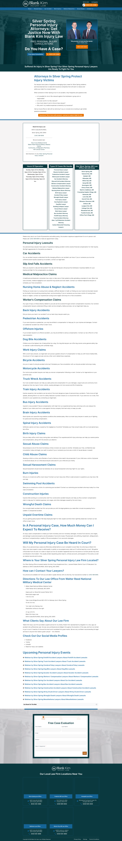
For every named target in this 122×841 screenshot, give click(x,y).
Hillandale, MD (87, 178)
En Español (95, 2)
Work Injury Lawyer (61, 211)
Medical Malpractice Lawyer (60, 188)
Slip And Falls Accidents (37, 263)
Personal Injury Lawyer (61, 170)
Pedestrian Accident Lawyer (61, 174)
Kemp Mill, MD (87, 183)
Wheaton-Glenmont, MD (86, 201)
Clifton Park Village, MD (87, 215)
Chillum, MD (87, 203)
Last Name (65, 726)
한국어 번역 (86, 2)
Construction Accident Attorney (61, 186)
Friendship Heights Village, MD (86, 192)
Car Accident (47, 8)
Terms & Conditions (94, 839)
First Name (38, 726)
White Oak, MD (86, 180)
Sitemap (85, 839)
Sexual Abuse (80, 8)
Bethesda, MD (87, 194)
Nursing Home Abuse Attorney (61, 190)
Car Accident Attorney (61, 179)
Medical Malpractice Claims (40, 274)
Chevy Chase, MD (87, 187)
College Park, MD (87, 208)
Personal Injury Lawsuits (38, 242)
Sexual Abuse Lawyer (61, 209)
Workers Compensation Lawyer (61, 183)
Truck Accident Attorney (61, 218)
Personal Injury (38, 8)
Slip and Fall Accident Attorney (61, 181)
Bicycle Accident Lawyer (61, 172)
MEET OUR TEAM (82, 46)
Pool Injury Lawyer (61, 199)
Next (84, 753)
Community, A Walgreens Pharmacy (39, 148)
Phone (37, 739)
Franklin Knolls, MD (87, 213)
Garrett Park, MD (87, 199)
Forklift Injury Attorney (61, 215)
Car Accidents (31, 253)
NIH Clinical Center (39, 149)
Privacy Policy (77, 839)
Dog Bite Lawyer (61, 204)
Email (36, 733)
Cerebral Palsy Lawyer (61, 195)
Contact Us (90, 8)
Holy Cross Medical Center (39, 143)
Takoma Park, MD (87, 174)
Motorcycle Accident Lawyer (61, 176)
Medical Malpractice (69, 8)
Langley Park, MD (87, 206)
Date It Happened (40, 746)
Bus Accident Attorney (61, 213)
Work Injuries (57, 8)
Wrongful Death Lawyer (61, 197)
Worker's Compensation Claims (42, 299)
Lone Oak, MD (87, 196)
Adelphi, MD (87, 176)
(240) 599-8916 (39, 135)
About (29, 8)
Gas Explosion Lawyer (61, 202)
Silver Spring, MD (87, 171)
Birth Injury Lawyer (61, 193)
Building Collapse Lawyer (61, 206)
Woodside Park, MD (87, 210)
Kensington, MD (87, 185)
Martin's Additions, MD (87, 190)
